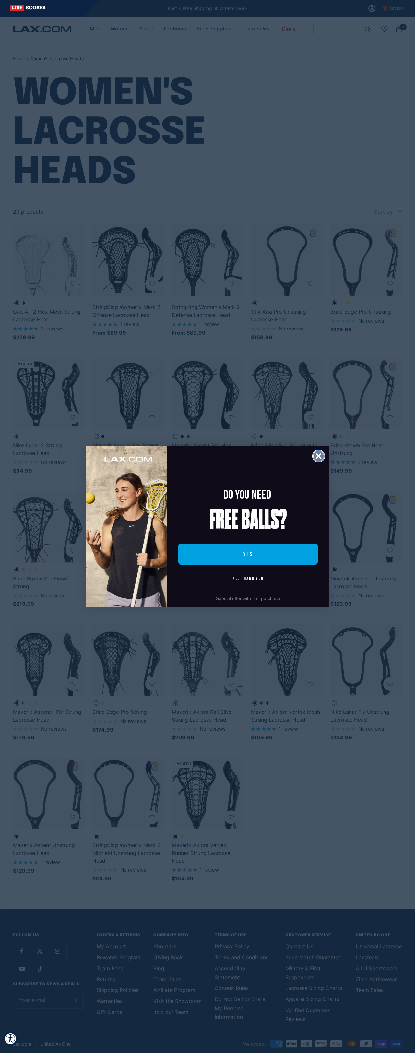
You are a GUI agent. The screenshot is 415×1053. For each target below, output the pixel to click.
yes (248, 554)
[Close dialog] (318, 456)
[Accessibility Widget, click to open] (10, 1038)
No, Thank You (248, 578)
